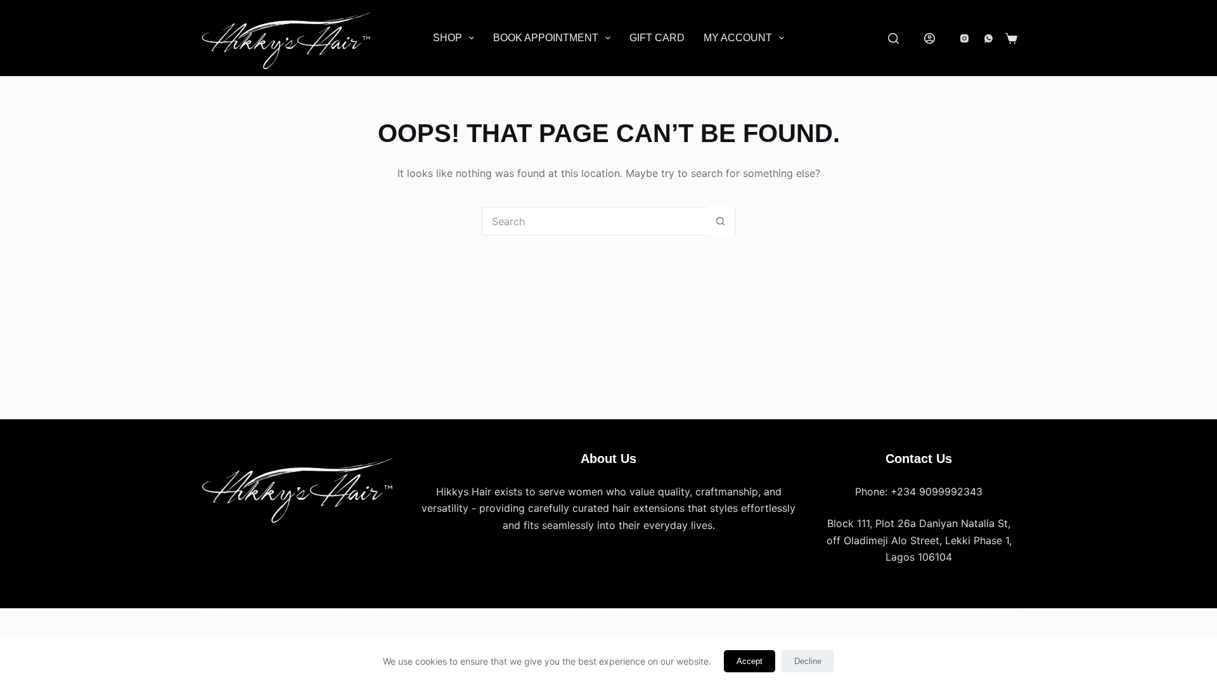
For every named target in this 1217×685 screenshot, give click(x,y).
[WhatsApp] (988, 38)
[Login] (929, 38)
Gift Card (657, 37)
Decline (807, 661)
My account (738, 37)
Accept (750, 661)
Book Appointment (545, 37)
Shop (447, 37)
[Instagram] (964, 38)
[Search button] (720, 221)
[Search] (893, 38)
